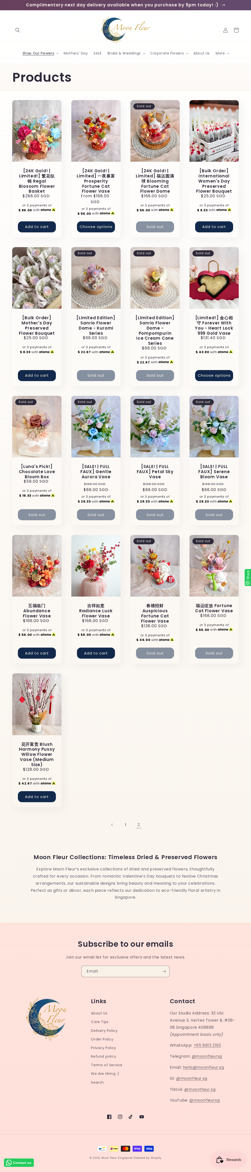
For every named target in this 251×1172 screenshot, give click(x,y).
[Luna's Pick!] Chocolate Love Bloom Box (37, 471)
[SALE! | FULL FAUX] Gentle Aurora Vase (96, 471)
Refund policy (103, 1056)
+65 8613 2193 (207, 1045)
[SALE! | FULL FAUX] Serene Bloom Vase (214, 471)
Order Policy (102, 1039)
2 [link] (139, 824)
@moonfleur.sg (191, 1078)
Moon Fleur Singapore (117, 1158)
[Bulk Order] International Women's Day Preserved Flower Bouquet (214, 181)
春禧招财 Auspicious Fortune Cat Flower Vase (155, 613)
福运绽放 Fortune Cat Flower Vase (214, 608)
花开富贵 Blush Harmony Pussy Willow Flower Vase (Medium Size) (37, 754)
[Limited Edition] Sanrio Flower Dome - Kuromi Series (95, 325)
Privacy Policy (103, 1047)
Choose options (96, 226)
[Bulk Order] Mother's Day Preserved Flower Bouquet (37, 325)
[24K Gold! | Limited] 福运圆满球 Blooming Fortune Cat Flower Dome (155, 181)
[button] (17, 30)
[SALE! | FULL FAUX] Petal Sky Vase (155, 471)
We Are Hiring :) (105, 1073)
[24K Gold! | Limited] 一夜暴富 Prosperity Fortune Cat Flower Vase (96, 181)
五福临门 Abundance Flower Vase (37, 610)
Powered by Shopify (148, 1158)
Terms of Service (107, 1065)
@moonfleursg (207, 1056)
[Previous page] (112, 824)
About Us (99, 1013)
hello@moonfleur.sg (203, 1067)
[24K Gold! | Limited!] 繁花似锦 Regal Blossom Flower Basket (37, 181)
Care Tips (99, 1021)
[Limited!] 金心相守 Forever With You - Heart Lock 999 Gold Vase (214, 325)
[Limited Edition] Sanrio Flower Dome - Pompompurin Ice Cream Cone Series (155, 330)
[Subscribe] (164, 971)
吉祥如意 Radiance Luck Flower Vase (96, 610)
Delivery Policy (104, 1030)
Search (97, 1082)
